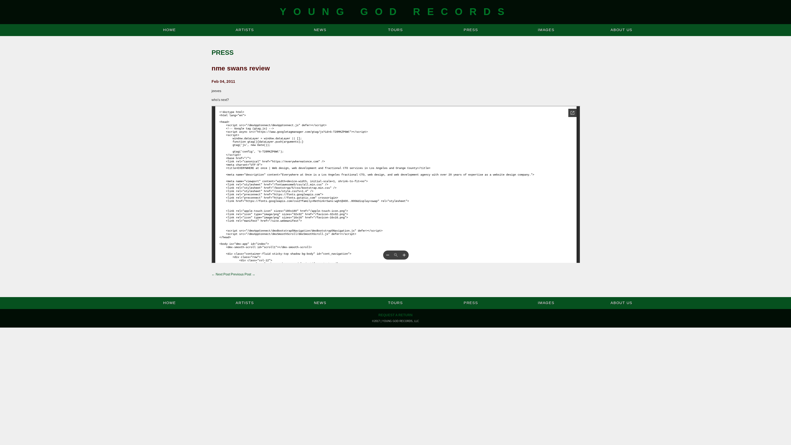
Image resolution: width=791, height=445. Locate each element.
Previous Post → (243, 274)
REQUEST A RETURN (395, 315)
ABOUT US (621, 30)
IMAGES (546, 30)
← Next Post (221, 274)
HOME (169, 30)
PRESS (471, 30)
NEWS (320, 30)
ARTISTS (245, 30)
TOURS (395, 30)
